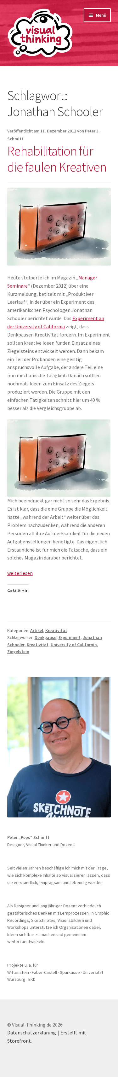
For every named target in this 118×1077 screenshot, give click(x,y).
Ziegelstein (18, 651)
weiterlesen (20, 573)
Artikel (36, 630)
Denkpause (45, 637)
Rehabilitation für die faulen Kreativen (56, 159)
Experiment (70, 637)
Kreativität (56, 630)
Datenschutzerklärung (31, 1032)
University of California (74, 644)
